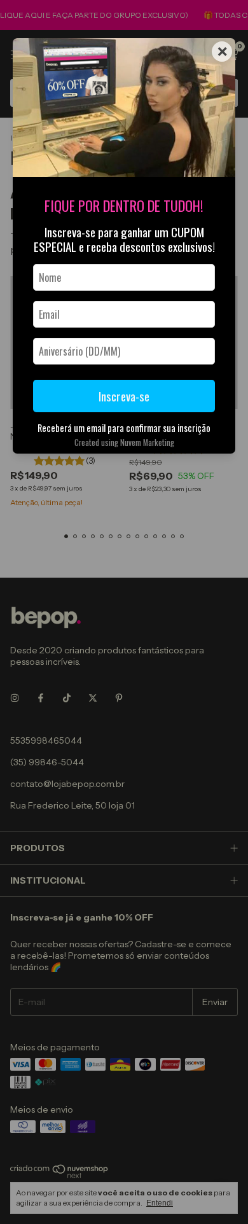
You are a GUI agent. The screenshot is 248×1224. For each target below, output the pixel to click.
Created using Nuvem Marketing (124, 442)
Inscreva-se (124, 396)
